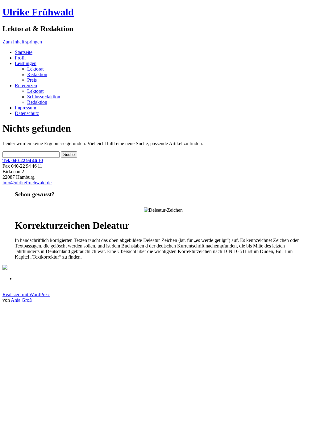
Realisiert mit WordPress (26, 294)
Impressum (25, 107)
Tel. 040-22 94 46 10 (22, 160)
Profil (20, 57)
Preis (32, 80)
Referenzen (26, 85)
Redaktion (37, 74)
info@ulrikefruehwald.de (27, 182)
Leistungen (25, 63)
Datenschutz (27, 113)
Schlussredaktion (43, 96)
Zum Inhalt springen (22, 41)
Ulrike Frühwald (38, 12)
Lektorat (35, 69)
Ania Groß (21, 300)
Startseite (23, 52)
